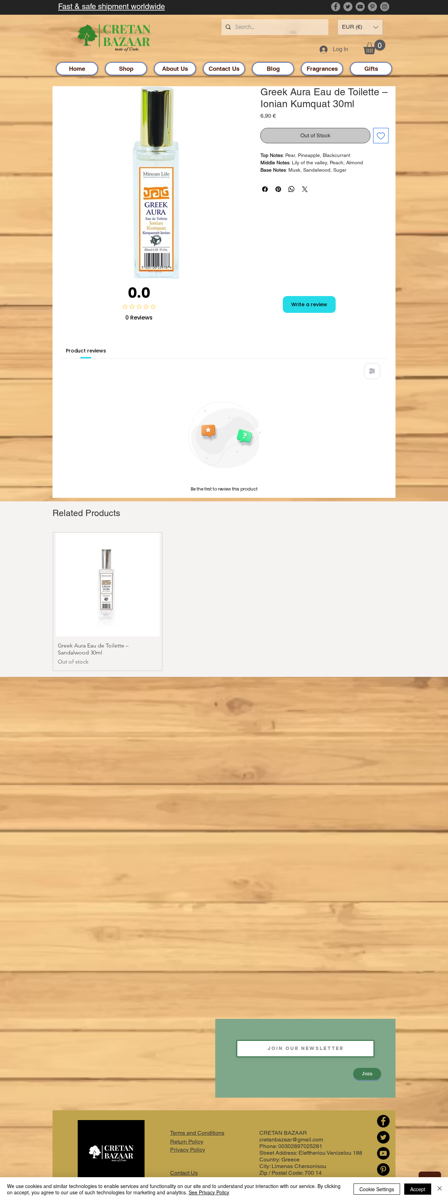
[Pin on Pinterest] (278, 189)
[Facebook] (335, 6)
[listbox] (360, 27)
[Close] (439, 1189)
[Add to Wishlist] (380, 135)
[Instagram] (384, 6)
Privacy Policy (187, 1149)
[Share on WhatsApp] (291, 189)
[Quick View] (107, 585)
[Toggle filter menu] (372, 371)
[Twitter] (347, 6)
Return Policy (186, 1141)
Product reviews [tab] (86, 350)
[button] (360, 27)
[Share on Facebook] (265, 189)
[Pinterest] (372, 6)
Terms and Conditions (197, 1133)
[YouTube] (360, 6)
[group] (224, 601)
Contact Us (184, 1172)
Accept (417, 1189)
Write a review (309, 304)
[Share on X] (305, 189)
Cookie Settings (376, 1189)
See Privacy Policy (209, 1192)
